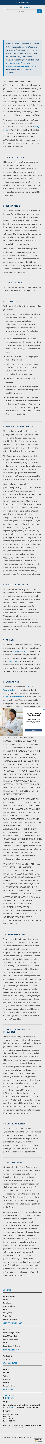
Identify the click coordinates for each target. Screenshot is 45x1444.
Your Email (27, 724)
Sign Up (33, 730)
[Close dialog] (44, 709)
